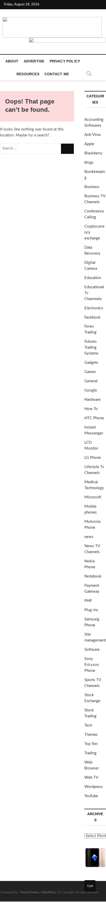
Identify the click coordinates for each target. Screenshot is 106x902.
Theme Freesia (29, 892)
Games (90, 372)
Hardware (92, 400)
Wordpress (93, 787)
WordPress (48, 892)
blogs (89, 162)
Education (92, 278)
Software (92, 650)
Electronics (93, 308)
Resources (27, 74)
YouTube (91, 796)
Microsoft (92, 497)
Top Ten (91, 744)
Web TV (91, 777)
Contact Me (57, 74)
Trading (90, 753)
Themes (91, 735)
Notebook (93, 576)
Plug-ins (91, 610)
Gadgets (91, 363)
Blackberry (93, 153)
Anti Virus (92, 135)
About (12, 61)
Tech (88, 725)
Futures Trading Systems (91, 347)
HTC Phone (94, 418)
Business (92, 187)
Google (90, 390)
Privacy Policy (65, 61)
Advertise (34, 61)
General (91, 381)
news (88, 537)
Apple (89, 144)
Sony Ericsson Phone (91, 665)
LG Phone (92, 458)
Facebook (92, 317)
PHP (88, 601)
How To (91, 409)
